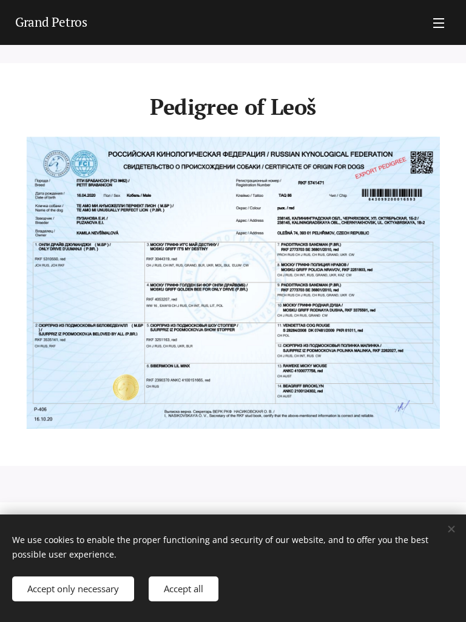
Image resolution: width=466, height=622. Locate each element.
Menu (439, 22)
